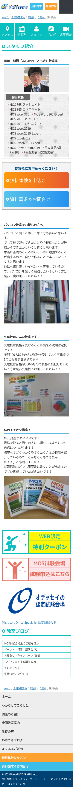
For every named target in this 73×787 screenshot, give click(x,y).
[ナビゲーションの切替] (66, 7)
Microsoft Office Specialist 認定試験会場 (29, 622)
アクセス (7, 34)
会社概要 (7, 779)
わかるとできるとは (15, 705)
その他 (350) (11, 668)
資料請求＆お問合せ (30, 199)
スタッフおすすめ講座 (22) (20, 661)
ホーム (5, 17)
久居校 (41, 17)
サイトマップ (50, 779)
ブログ (51, 34)
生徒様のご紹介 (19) (16, 674)
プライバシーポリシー (27, 779)
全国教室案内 (18, 17)
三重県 (31, 17)
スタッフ (36, 34)
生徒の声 (8, 731)
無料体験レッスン (14, 757)
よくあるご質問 (12, 748)
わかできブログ (12, 740)
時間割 (21, 34)
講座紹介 (66, 34)
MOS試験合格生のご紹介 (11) (21, 643)
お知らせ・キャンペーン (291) (22, 655)
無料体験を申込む (28, 180)
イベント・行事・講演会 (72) (21, 649)
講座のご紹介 (11, 714)
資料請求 (36, 6)
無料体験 (51, 6)
